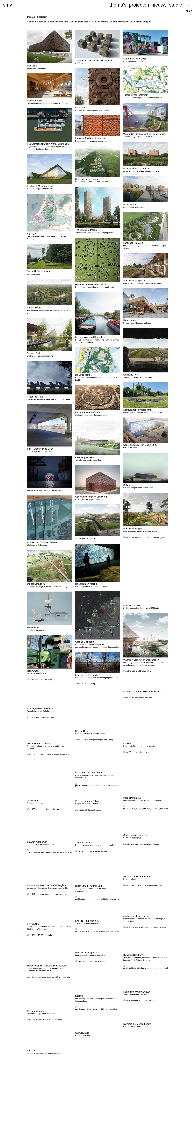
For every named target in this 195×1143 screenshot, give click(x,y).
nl (187, 10)
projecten (139, 5)
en (190, 10)
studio (175, 5)
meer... (29, 25)
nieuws (159, 5)
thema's (118, 5)
